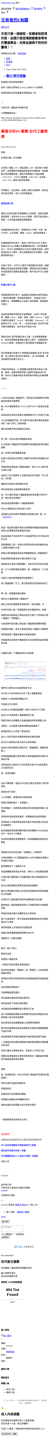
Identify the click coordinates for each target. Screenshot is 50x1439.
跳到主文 (5, 27)
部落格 (9, 62)
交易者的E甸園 (14, 20)
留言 (24, 1205)
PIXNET (12, 1400)
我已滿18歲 (6, 1434)
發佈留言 (5, 1237)
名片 (8, 65)
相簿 (8, 59)
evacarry (4, 1190)
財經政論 (22, 53)
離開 (14, 1434)
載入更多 (5, 1222)
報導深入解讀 (23, 1212)
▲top (3, 1216)
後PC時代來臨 (16, 75)
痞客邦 (18, 1205)
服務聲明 (28, 1403)
